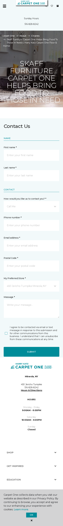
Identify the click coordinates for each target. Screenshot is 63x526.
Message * (9, 297)
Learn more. (21, 509)
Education (14, 479)
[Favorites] (52, 6)
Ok (31, 515)
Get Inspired (15, 466)
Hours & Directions (31, 390)
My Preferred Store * (15, 278)
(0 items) (58, 6)
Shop (10, 452)
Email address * (12, 238)
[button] (46, 6)
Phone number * (13, 217)
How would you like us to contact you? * (25, 199)
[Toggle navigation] (4, 6)
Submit (31, 351)
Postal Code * (11, 258)
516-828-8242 (32, 24)
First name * (10, 147)
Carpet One (8, 35)
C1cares (35, 35)
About (23, 35)
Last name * (10, 168)
